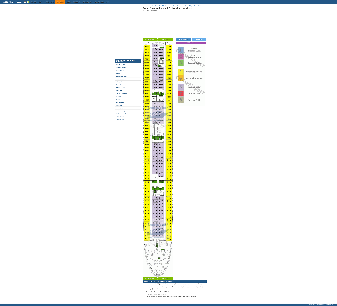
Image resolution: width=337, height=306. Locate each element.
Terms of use (329, 304)
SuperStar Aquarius (121, 67)
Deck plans (60, 2)
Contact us (312, 304)
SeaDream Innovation (121, 113)
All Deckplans (184, 39)
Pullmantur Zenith (120, 64)
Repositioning (87, 2)
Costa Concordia (120, 108)
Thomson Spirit (120, 116)
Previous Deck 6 (150, 39)
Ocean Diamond (120, 85)
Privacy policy (321, 304)
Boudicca (118, 73)
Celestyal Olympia (120, 79)
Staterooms (192, 42)
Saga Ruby (118, 99)
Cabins (68, 2)
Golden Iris (119, 105)
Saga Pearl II (119, 96)
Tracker (34, 2)
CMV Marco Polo (120, 87)
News (107, 2)
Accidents (76, 2)
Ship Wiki (199, 39)
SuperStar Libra (120, 119)
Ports (47, 2)
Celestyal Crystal (120, 82)
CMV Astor (119, 90)
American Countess (121, 76)
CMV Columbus (120, 102)
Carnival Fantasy (120, 111)
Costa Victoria (119, 70)
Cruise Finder (98, 2)
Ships (40, 2)
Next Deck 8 (165, 39)
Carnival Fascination (121, 93)
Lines (52, 2)
